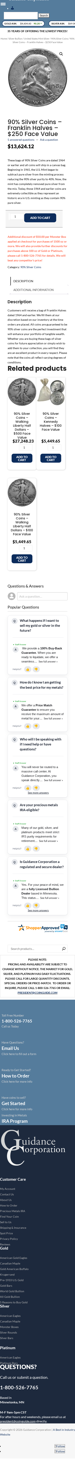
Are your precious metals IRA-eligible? (39, 807)
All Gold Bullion (10, 1296)
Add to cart (40, 218)
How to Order (8, 1205)
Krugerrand (7, 1274)
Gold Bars (6, 1285)
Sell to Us (5, 1222)
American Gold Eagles (13, 1257)
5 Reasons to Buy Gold (14, 1302)
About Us (6, 1200)
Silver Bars (6, 1338)
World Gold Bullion (12, 1291)
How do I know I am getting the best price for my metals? (41, 684)
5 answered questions (21, 139)
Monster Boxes (9, 1327)
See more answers (38, 792)
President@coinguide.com (37, 992)
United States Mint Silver (36, 38)
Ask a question (49, 139)
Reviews (5, 1244)
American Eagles (10, 1315)
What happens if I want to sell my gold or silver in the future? (40, 625)
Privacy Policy (9, 1238)
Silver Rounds (8, 1332)
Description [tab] (23, 281)
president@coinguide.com (18, 1421)
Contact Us (7, 1194)
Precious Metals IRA (12, 1211)
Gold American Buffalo (14, 1269)
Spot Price (6, 1233)
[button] (61, 54)
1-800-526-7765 (19, 1387)
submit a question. (32, 1377)
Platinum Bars (9, 1363)
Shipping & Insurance (13, 1227)
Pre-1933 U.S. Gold (12, 1280)
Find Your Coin (9, 1216)
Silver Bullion (15, 38)
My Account (7, 1188)
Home (4, 38)
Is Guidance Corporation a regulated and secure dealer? (42, 864)
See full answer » (48, 661)
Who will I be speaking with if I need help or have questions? (40, 744)
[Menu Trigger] (3, 4)
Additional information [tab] (33, 290)
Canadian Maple (10, 1263)
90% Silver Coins (59, 38)
